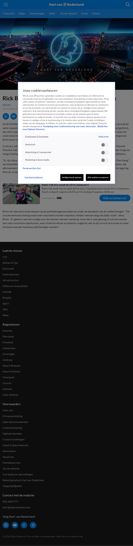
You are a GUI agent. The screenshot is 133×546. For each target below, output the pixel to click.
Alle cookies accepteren (98, 177)
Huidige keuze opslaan (72, 177)
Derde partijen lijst (32, 168)
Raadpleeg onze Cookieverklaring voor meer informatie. (70, 126)
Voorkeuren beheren (33, 177)
